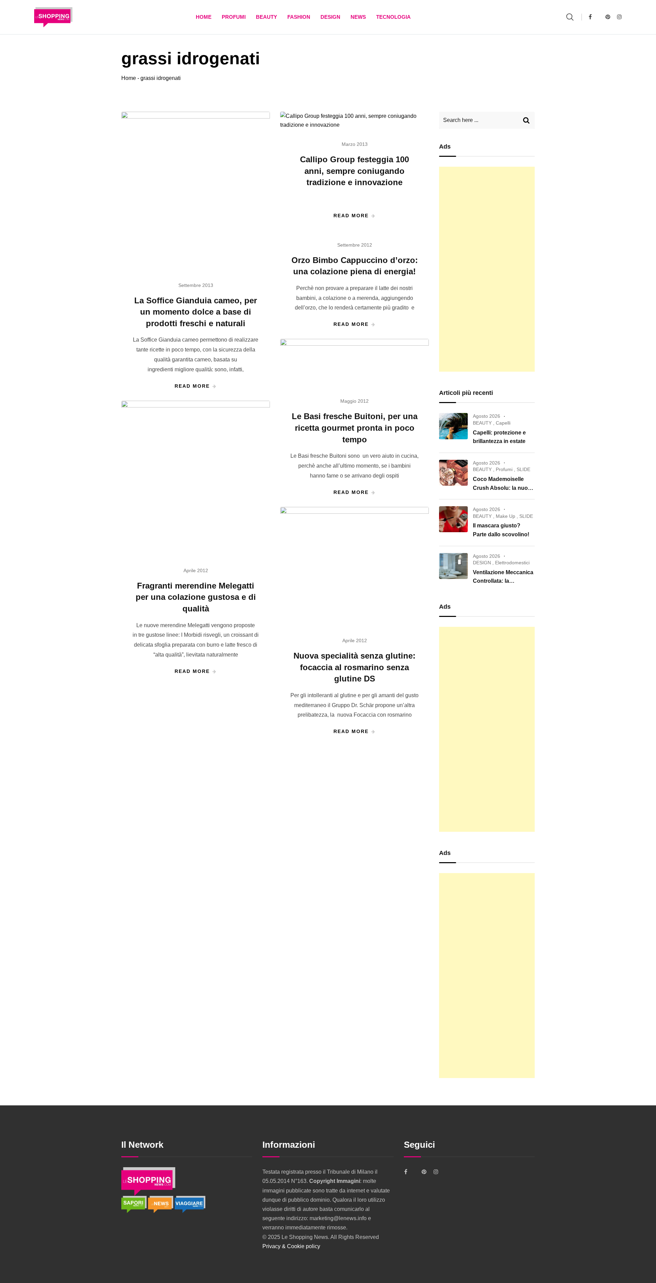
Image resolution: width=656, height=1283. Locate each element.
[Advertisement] (487, 269)
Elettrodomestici (512, 562)
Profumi (234, 17)
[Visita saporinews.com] (134, 1204)
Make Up (505, 516)
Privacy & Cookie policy (291, 1246)
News (358, 17)
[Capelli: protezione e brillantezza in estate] (453, 426)
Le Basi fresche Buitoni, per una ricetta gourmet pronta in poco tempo (355, 428)
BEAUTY (266, 17)
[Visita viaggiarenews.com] (190, 1204)
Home (203, 17)
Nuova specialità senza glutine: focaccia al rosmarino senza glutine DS (354, 667)
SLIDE (523, 469)
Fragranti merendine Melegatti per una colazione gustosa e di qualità (196, 597)
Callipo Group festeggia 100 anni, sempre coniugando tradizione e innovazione (354, 171)
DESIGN (330, 17)
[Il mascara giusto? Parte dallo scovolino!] (453, 519)
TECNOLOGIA (393, 17)
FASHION (298, 17)
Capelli (503, 423)
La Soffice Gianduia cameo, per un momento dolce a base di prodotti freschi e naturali (195, 312)
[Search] (570, 17)
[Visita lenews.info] (161, 1204)
